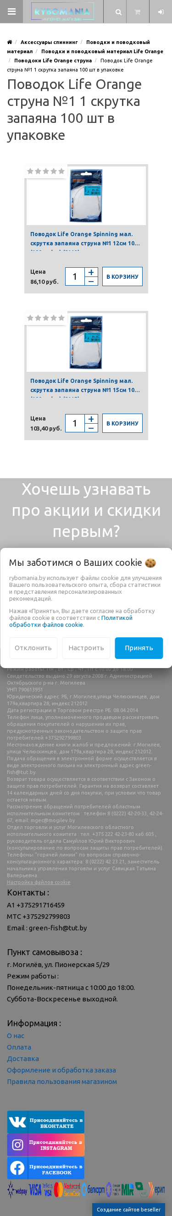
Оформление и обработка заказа (61, 1070)
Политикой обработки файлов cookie (71, 621)
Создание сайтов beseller (129, 1209)
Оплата (19, 1047)
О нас (15, 1035)
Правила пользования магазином (62, 1081)
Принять (139, 648)
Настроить (86, 648)
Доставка (23, 1058)
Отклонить (33, 648)
